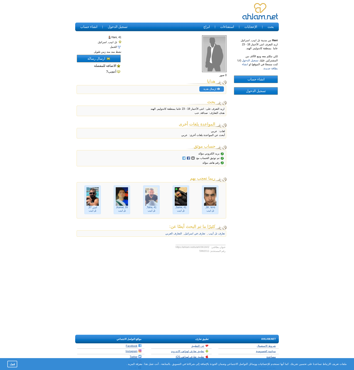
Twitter (133, 356)
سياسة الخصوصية (266, 351)
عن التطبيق (197, 345)
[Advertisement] (150, 11)
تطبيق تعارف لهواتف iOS (190, 356)
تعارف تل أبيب (216, 233)
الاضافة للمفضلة (105, 65)
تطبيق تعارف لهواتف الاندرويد (187, 351)
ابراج (206, 27)
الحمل (113, 46)
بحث (271, 27)
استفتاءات (227, 27)
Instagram (131, 351)
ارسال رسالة (96, 58)
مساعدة (271, 356)
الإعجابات (250, 27)
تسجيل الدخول (117, 27)
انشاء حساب (88, 27)
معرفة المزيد (134, 363)
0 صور (223, 75)
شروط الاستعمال (266, 345)
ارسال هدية (210, 88)
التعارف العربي (173, 233)
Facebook (131, 345)
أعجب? (111, 71)
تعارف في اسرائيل (194, 233)
